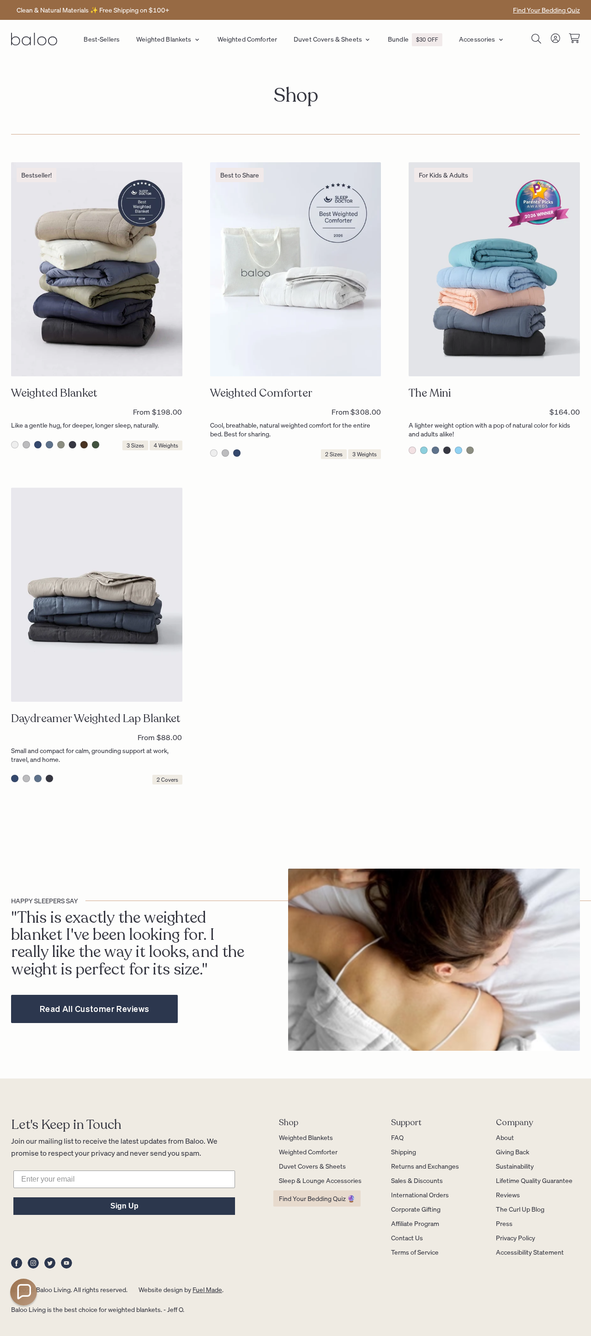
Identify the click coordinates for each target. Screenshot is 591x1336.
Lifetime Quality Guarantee (534, 1180)
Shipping (403, 1151)
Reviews (508, 1194)
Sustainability (515, 1166)
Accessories (477, 39)
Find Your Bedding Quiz (546, 10)
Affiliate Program (415, 1223)
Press (504, 1223)
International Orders (420, 1194)
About (505, 1137)
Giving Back (512, 1151)
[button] (23, 1292)
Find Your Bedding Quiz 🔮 (317, 1198)
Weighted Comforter (247, 39)
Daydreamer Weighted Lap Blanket (96, 718)
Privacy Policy (515, 1237)
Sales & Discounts (417, 1180)
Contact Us (407, 1237)
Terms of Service (415, 1252)
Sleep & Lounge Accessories (320, 1180)
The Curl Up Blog (520, 1209)
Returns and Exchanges (425, 1166)
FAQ (397, 1137)
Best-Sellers (102, 39)
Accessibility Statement (530, 1252)
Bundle (413, 39)
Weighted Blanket (54, 393)
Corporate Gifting (415, 1209)
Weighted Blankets (163, 39)
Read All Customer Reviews (94, 1008)
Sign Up (124, 1206)
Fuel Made (207, 1289)
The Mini (430, 393)
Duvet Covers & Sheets (328, 39)
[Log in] (555, 40)
